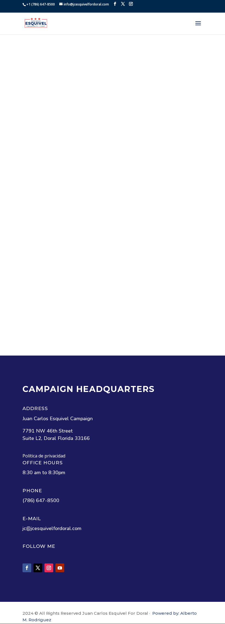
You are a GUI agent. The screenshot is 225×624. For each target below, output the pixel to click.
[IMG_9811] (67, 88)
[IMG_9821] (157, 293)
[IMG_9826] (157, 224)
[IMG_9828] (157, 157)
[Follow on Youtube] (59, 567)
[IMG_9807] (67, 157)
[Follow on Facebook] (26, 567)
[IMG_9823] (67, 293)
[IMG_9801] (67, 224)
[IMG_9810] (157, 88)
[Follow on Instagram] (48, 567)
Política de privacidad (43, 456)
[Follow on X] (37, 567)
